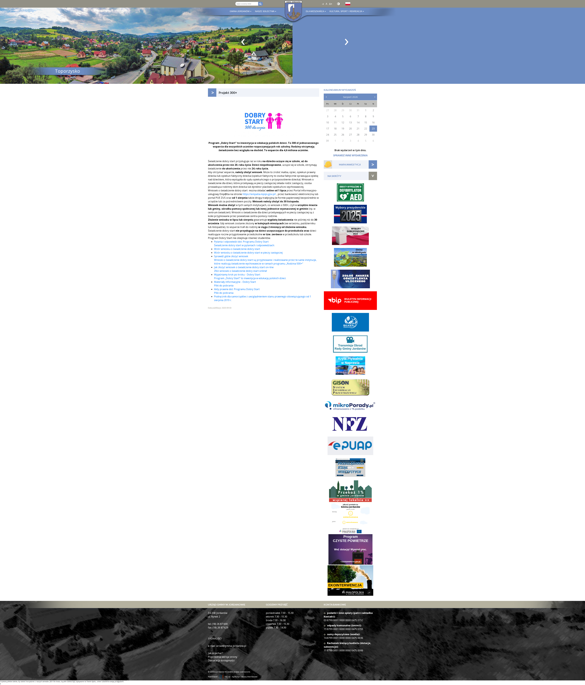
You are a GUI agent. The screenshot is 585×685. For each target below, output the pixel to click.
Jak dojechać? (215, 653)
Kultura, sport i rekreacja (346, 11)
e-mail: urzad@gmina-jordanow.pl (227, 646)
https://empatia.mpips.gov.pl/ (259, 194)
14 (358, 122)
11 (335, 122)
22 (365, 128)
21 (358, 128)
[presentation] (243, 42)
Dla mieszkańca (315, 11)
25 (335, 134)
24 (327, 134)
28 (358, 134)
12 (342, 122)
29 (365, 134)
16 (373, 122)
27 (350, 134)
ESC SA (227, 676)
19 (342, 128)
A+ (330, 4)
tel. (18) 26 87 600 (218, 624)
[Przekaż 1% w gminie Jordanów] (350, 491)
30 (373, 134)
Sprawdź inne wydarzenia (350, 155)
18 (335, 128)
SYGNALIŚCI (215, 638)
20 (350, 128)
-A (323, 3)
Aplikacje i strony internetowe (244, 676)
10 (327, 122)
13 (350, 122)
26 (342, 134)
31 (327, 140)
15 (365, 122)
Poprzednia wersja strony (222, 656)
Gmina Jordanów (240, 11)
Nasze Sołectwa (264, 11)
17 (327, 128)
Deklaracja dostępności (221, 660)
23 (373, 128)
